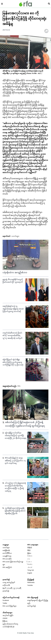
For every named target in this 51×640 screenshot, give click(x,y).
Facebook (6, 600)
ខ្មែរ (29, 562)
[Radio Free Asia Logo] (25, 3)
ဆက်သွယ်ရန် (31, 606)
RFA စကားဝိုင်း (7, 559)
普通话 (29, 547)
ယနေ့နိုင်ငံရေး (7, 556)
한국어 (29, 556)
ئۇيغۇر (29, 567)
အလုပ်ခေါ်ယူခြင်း (8, 615)
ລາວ (28, 559)
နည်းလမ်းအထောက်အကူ (10, 624)
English (29, 573)
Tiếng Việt (30, 570)
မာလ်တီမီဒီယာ (7, 553)
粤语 (28, 550)
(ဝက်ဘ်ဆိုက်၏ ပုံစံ (8, 627)
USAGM (5, 618)
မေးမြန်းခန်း (6, 550)
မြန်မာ (29, 553)
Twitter (5, 603)
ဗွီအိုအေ (5, 621)
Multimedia (31, 582)
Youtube (30, 585)
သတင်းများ (6, 547)
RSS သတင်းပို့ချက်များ (9, 606)
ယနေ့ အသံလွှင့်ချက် (9, 582)
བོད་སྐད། (29, 564)
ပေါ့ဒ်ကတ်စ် (6, 585)
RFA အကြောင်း (7, 567)
